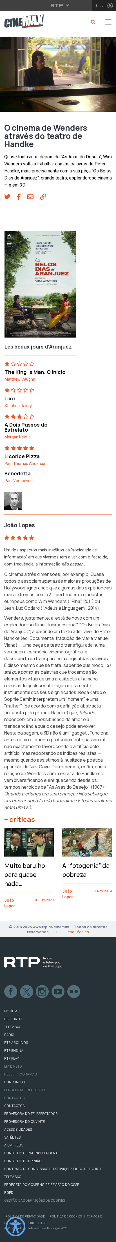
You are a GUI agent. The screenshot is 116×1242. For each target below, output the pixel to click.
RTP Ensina (13, 1051)
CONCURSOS (14, 1082)
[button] (10, 197)
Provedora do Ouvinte (24, 1122)
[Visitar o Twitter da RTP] (27, 992)
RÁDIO (9, 1035)
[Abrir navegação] (108, 22)
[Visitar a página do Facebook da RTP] (11, 992)
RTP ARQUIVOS (16, 1043)
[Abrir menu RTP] (58, 5)
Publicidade (36, 1223)
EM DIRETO (13, 1066)
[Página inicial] (22, 22)
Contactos (14, 1098)
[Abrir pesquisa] (92, 22)
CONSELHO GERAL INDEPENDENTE (31, 1153)
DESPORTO (13, 1019)
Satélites (12, 1137)
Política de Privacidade (25, 1216)
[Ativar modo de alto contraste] (15, 1226)
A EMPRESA (13, 1145)
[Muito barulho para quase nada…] (29, 842)
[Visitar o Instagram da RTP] (42, 992)
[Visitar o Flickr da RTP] (74, 992)
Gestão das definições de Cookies (34, 1201)
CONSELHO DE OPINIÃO (23, 1161)
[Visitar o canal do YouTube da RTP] (58, 992)
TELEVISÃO (12, 1027)
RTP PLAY (11, 1059)
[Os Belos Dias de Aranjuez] (40, 286)
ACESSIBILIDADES (18, 1130)
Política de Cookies (66, 1216)
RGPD (8, 1193)
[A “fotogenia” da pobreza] (87, 842)
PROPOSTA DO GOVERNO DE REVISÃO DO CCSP (41, 1185)
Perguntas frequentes (25, 1090)
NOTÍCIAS (11, 1011)
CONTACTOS (14, 1106)
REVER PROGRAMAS (20, 1074)
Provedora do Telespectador (31, 1114)
